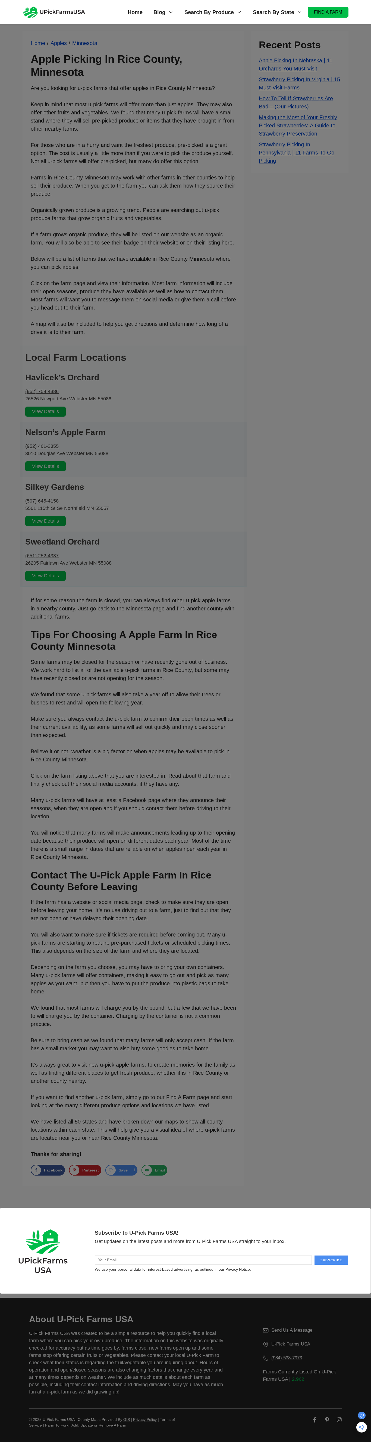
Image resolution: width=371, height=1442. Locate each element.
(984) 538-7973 (286, 1357)
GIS (126, 1419)
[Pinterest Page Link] (327, 1419)
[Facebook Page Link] (314, 1419)
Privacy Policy (145, 1419)
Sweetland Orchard (62, 541)
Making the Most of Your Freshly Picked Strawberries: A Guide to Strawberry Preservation (298, 125)
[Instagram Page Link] (339, 1419)
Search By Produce (209, 12)
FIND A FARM (328, 12)
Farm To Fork (56, 1425)
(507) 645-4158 (42, 501)
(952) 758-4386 (42, 391)
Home (135, 12)
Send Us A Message (291, 1330)
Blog (159, 12)
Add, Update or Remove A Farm (98, 1425)
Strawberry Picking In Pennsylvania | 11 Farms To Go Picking (296, 152)
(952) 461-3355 (42, 446)
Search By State (273, 12)
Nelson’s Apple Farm (65, 432)
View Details (45, 411)
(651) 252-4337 (42, 555)
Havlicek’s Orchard (62, 377)
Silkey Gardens (54, 486)
